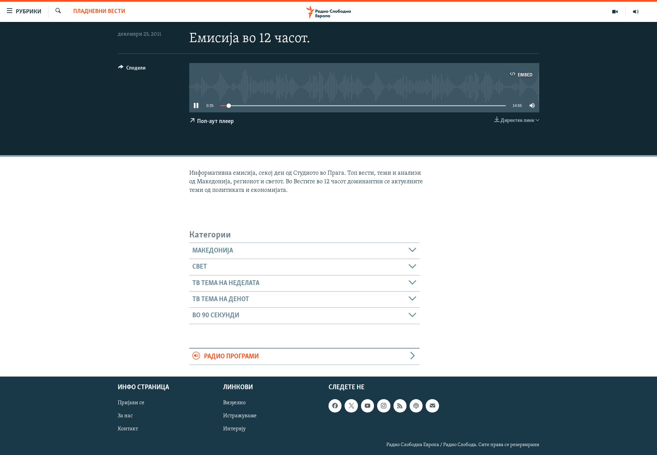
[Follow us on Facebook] (335, 405)
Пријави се (131, 403)
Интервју (234, 429)
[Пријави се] (432, 405)
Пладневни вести (99, 12)
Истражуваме (240, 416)
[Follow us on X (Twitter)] (351, 405)
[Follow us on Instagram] (383, 405)
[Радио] (636, 11)
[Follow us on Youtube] (367, 405)
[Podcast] (416, 405)
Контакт (128, 429)
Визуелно (234, 403)
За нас (125, 416)
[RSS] (400, 405)
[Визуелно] (615, 11)
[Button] (131, 69)
